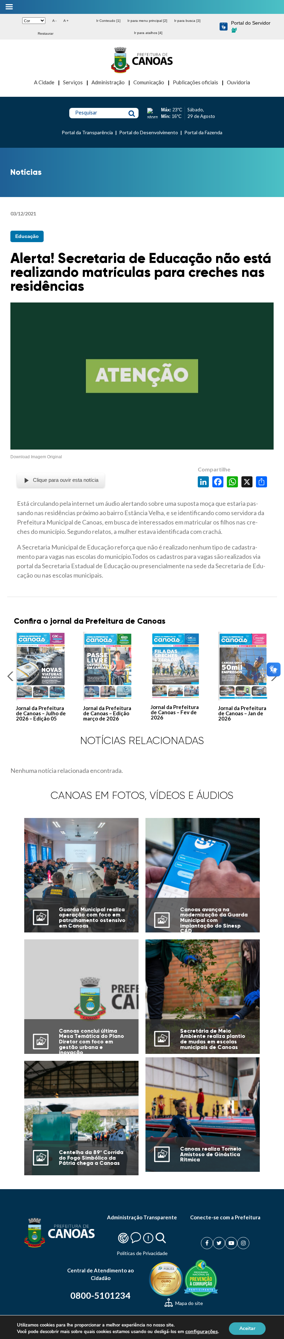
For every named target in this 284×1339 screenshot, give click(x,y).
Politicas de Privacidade (142, 1253)
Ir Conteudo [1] (108, 21)
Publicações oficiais (195, 82)
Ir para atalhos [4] (148, 33)
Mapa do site (188, 1303)
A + (66, 21)
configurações (201, 1331)
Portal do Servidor (250, 23)
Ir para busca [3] (187, 21)
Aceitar (247, 1328)
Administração (108, 82)
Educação (27, 236)
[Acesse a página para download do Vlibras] (224, 27)
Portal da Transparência (87, 132)
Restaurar (45, 33)
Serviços (73, 82)
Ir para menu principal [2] (147, 21)
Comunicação (148, 82)
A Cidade (44, 82)
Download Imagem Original (36, 456)
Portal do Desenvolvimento (148, 132)
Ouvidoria (238, 82)
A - (54, 21)
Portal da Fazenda (203, 132)
